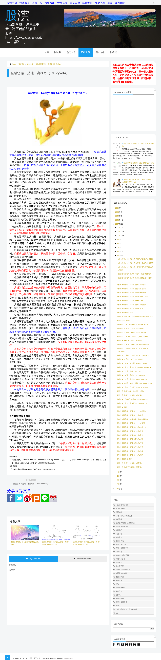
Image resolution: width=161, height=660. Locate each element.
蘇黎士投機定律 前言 (124, 459)
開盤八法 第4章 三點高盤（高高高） (130, 467)
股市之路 (12, 3)
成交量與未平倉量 (122, 526)
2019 (117, 216)
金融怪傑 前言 (122, 407)
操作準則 (87, 3)
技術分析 (50, 3)
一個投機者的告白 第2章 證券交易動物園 (131, 305)
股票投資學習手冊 (122, 548)
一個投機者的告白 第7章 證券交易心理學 (131, 285)
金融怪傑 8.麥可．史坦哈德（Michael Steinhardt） (135, 367)
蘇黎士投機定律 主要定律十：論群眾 (130, 415)
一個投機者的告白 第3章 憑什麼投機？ (130, 301)
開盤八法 (119, 580)
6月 (118, 252)
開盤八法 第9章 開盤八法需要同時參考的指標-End (135, 317)
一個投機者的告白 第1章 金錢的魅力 (130, 308)
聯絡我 (113, 52)
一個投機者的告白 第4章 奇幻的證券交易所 (132, 297)
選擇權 (118, 595)
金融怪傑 (30, 64)
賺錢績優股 (120, 598)
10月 (119, 236)
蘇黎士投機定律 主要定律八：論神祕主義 (131, 427)
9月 (118, 240)
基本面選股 (120, 566)
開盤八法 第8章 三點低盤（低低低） (130, 340)
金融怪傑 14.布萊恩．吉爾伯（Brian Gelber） (133, 337)
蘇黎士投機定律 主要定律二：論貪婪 (130, 451)
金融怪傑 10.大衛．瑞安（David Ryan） (131, 359)
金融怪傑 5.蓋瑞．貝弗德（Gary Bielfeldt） (132, 379)
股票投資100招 (121, 544)
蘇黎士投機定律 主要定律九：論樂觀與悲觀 (132, 419)
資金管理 (75, 3)
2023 (117, 208)
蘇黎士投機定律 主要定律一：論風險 (130, 455)
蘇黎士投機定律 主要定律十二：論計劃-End (132, 411)
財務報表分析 (120, 559)
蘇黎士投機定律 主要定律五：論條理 (130, 439)
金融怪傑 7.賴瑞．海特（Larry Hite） (130, 371)
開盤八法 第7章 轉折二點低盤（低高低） (131, 391)
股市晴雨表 (120, 541)
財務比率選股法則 (122, 555)
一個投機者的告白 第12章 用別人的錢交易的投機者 (135, 259)
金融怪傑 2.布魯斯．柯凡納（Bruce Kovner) (132, 399)
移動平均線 (120, 577)
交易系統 (62, 3)
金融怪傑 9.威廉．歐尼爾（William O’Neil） (132, 363)
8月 (118, 243)
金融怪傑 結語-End (123, 321)
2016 (117, 489)
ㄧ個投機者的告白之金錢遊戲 (126, 609)
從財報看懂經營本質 (123, 570)
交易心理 (100, 3)
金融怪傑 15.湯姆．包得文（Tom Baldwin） (132, 333)
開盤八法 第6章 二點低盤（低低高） (130, 395)
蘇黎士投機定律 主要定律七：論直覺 (130, 431)
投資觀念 (24, 3)
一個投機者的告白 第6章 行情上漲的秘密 (131, 289)
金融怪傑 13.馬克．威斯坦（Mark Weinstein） (133, 344)
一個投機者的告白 (122, 505)
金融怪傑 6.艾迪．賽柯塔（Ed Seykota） (49, 64)
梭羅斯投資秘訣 (121, 573)
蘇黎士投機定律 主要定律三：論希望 (130, 447)
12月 (119, 227)
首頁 (46, 52)
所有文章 (85, 52)
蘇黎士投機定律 (121, 602)
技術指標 (119, 534)
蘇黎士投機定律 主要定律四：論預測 (130, 443)
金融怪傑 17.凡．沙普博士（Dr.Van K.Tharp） (133, 324)
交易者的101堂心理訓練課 (125, 523)
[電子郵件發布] (53, 501)
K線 (117, 613)
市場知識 (119, 512)
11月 (119, 231)
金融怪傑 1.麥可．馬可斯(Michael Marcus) (132, 403)
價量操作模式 (120, 588)
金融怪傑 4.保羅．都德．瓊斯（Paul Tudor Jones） (135, 383)
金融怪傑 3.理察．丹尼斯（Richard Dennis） (133, 387)
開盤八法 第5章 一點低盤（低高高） (130, 463)
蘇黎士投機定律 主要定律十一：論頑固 (131, 423)
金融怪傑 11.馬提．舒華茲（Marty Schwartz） (133, 355)
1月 (118, 484)
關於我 (57, 52)
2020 (117, 212)
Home (14, 64)
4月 (118, 472)
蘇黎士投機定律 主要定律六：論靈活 (130, 435)
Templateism (68, 658)
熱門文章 (71, 52)
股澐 (17, 15)
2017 (117, 224)
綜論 (110, 3)
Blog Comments (35, 559)
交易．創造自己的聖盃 (124, 516)
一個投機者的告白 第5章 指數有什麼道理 (131, 293)
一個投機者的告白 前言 (125, 313)
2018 (117, 220)
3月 (118, 476)
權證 (117, 606)
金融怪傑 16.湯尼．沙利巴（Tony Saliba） (132, 328)
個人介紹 (100, 52)
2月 (118, 480)
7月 (118, 247)
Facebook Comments (83, 559)
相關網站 (120, 3)
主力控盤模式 (120, 508)
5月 (118, 256)
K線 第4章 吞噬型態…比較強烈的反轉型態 (139, 163)
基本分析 (37, 3)
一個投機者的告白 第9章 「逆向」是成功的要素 (134, 274)
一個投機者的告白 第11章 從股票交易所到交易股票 (135, 263)
